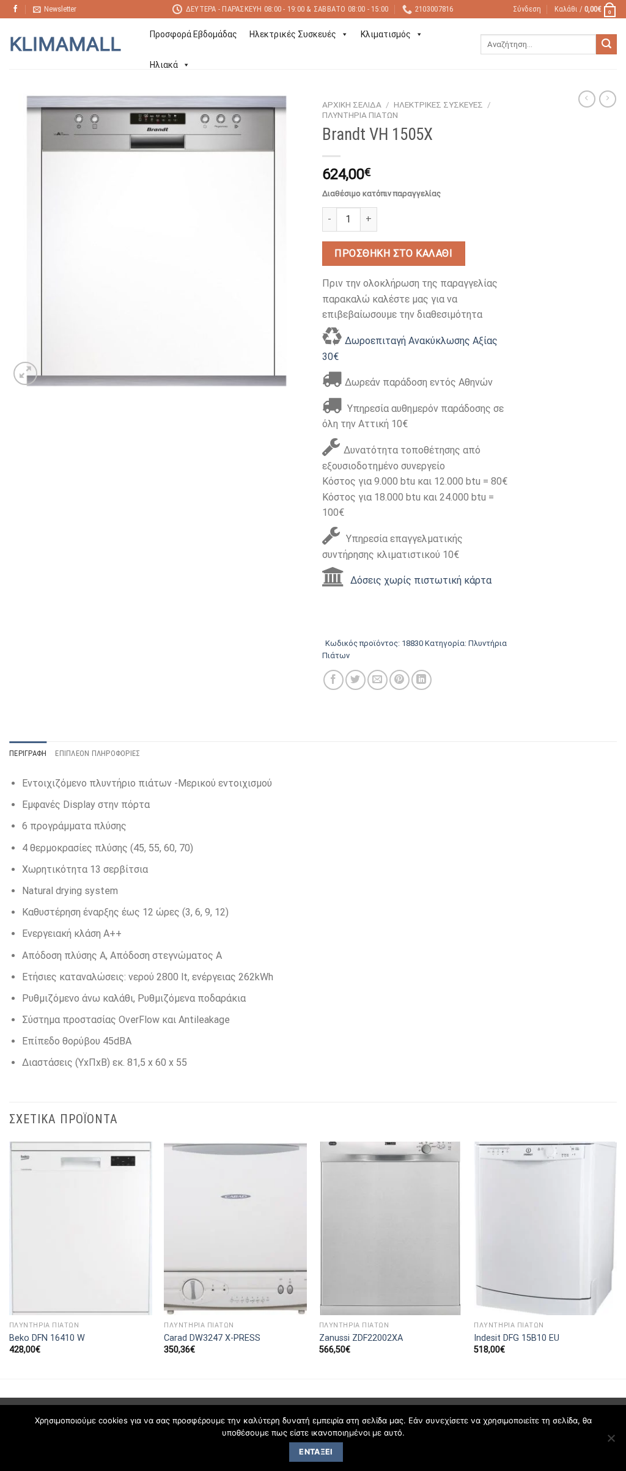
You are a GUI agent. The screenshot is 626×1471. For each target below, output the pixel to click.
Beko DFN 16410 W (47, 1338)
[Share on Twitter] (355, 680)
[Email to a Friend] (377, 680)
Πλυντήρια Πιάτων (360, 115)
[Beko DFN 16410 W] (80, 1228)
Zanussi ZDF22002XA (361, 1338)
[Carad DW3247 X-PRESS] (235, 1228)
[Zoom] (25, 374)
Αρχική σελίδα (351, 104)
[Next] (616, 1258)
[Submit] (606, 44)
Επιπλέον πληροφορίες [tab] (97, 753)
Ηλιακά (164, 65)
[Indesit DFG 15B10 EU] (545, 1228)
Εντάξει (316, 1451)
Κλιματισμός (386, 34)
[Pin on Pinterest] (399, 680)
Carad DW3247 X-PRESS (212, 1338)
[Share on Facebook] (333, 680)
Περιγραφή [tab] (27, 753)
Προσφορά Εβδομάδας (193, 34)
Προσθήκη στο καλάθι (393, 253)
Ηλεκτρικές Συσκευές (292, 34)
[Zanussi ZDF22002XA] (390, 1228)
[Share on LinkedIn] (421, 680)
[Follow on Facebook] (15, 9)
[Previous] (10, 1258)
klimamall (65, 44)
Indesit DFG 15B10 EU (516, 1338)
